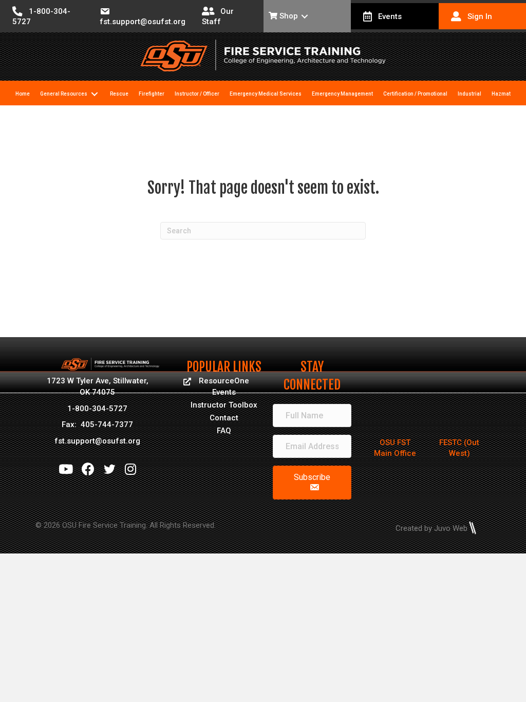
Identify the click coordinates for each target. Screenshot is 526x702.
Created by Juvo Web (431, 528)
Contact (224, 417)
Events (224, 392)
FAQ (224, 430)
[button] (312, 483)
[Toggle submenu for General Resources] (94, 94)
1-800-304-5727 (97, 408)
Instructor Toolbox (224, 405)
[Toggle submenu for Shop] (304, 16)
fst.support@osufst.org (97, 441)
